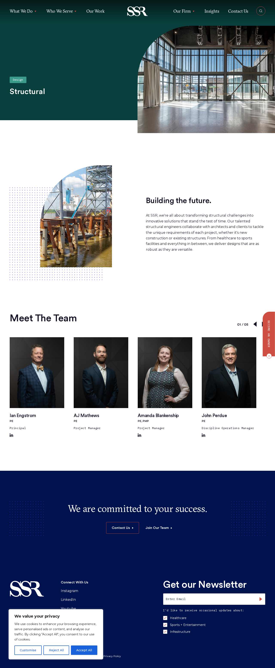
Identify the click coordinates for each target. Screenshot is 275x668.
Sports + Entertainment (188, 625)
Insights (212, 11)
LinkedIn (68, 600)
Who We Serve (59, 11)
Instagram (69, 591)
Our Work (95, 11)
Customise (28, 650)
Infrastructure (180, 632)
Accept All (84, 650)
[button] (137, 11)
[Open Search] (260, 10)
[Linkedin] (11, 436)
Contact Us (238, 11)
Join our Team (157, 528)
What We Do (21, 11)
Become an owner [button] (269, 334)
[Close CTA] (268, 355)
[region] (56, 634)
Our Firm (182, 11)
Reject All (56, 650)
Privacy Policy (112, 656)
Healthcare (178, 618)
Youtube (68, 609)
